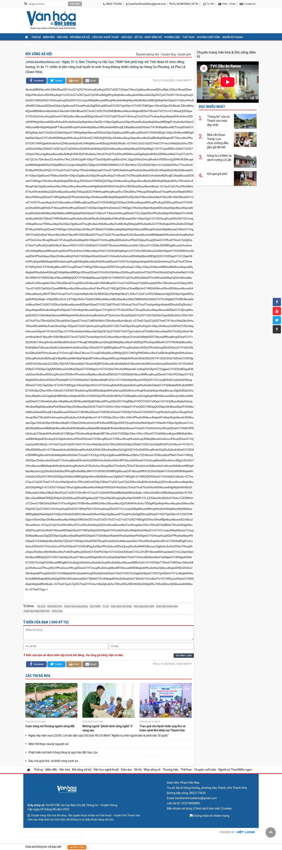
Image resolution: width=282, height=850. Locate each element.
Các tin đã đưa (37, 675)
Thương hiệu (172, 37)
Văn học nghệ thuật (105, 37)
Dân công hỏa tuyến (144, 606)
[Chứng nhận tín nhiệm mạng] (209, 816)
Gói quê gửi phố (217, 173)
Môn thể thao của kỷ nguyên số (48, 744)
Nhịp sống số (153, 37)
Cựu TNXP (95, 606)
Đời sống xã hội (80, 37)
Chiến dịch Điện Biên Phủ (37, 611)
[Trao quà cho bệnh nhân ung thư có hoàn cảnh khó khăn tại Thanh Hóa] (166, 701)
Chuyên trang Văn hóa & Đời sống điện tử (226, 54)
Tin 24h (210, 3)
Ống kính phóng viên (147, 54)
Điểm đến (49, 37)
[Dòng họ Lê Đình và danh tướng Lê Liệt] (245, 160)
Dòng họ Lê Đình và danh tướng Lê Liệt (219, 157)
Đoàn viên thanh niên (167, 606)
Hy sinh (41, 606)
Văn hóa (62, 37)
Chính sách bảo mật (207, 808)
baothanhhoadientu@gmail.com (147, 3)
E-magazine (249, 3)
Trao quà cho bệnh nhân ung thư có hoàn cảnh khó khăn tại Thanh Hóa (163, 728)
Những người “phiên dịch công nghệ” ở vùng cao (107, 728)
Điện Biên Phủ (54, 606)
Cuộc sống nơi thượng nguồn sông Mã (50, 726)
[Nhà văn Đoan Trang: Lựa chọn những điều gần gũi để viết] (245, 139)
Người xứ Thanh (232, 37)
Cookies (227, 808)
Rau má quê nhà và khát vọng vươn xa (53, 761)
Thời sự (36, 37)
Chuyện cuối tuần (208, 37)
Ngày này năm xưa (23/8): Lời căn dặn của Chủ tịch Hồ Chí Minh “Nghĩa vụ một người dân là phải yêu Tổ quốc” (98, 735)
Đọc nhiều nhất (212, 106)
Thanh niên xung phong (76, 606)
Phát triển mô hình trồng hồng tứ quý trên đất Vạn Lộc (63, 752)
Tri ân (106, 606)
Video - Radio (228, 3)
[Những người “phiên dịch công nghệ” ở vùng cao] (108, 701)
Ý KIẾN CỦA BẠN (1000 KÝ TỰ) (46, 622)
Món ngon (31, 44)
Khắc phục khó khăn (121, 606)
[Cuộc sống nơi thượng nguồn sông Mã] (51, 701)
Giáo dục (126, 37)
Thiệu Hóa (57, 611)
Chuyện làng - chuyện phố (176, 54)
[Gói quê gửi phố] (245, 178)
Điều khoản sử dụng (179, 808)
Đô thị (138, 37)
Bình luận (78, 847)
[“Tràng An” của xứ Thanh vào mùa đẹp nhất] (245, 121)
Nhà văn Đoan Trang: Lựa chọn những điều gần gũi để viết (218, 141)
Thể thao (188, 37)
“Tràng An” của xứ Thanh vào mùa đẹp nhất (218, 121)
